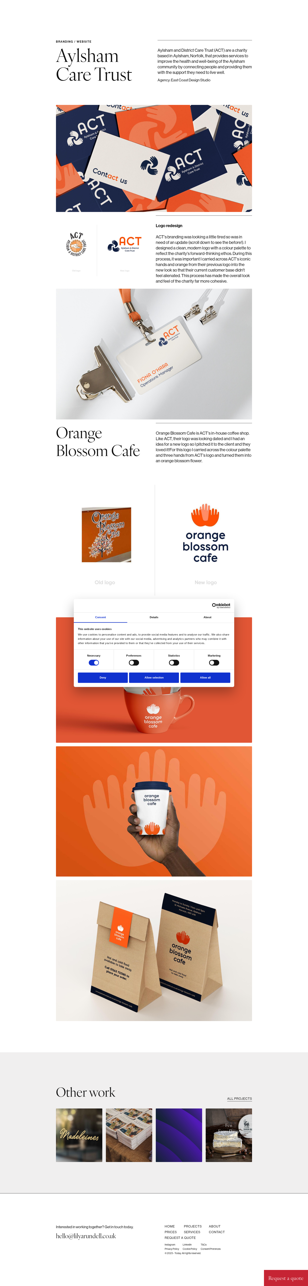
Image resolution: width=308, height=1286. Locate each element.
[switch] (134, 663)
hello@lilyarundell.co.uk (86, 1235)
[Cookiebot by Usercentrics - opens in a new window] (214, 605)
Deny (103, 677)
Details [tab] (154, 617)
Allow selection (154, 677)
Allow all (205, 677)
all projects (239, 1098)
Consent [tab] (100, 617)
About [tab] (207, 617)
